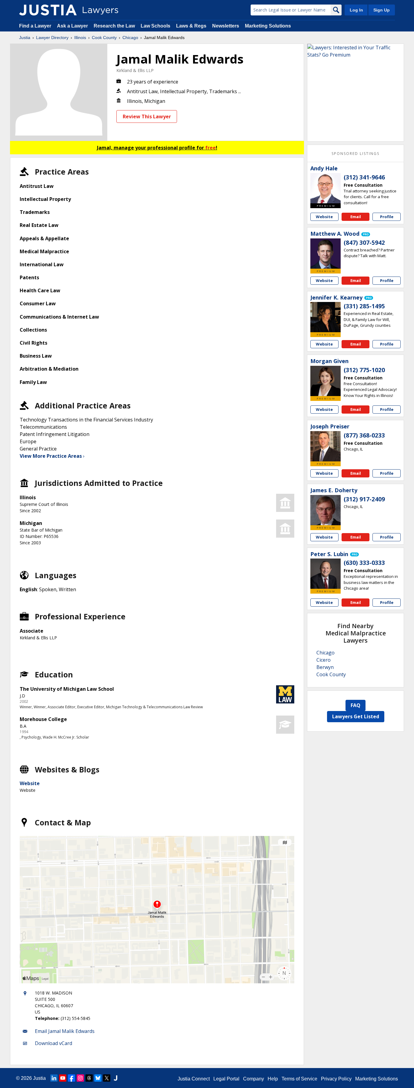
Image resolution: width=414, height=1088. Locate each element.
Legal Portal (226, 1078)
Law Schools (155, 25)
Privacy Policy (336, 1078)
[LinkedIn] (54, 1078)
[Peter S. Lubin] (325, 574)
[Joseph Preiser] (325, 446)
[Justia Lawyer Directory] (48, 10)
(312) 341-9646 (364, 177)
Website (30, 783)
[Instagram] (80, 1078)
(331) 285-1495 (364, 306)
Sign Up (381, 10)
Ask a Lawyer (73, 25)
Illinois (80, 37)
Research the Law (114, 25)
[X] (106, 1078)
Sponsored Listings (355, 153)
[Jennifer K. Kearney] (325, 317)
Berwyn (325, 667)
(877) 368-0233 (364, 435)
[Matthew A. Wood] (325, 253)
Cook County (104, 37)
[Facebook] (71, 1078)
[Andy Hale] (325, 188)
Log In (356, 10)
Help (273, 1078)
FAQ (355, 705)
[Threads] (89, 1078)
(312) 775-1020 (364, 370)
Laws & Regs (191, 25)
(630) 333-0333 (364, 563)
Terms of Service (299, 1078)
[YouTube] (62, 1078)
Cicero (323, 660)
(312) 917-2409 (364, 499)
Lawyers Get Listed (355, 716)
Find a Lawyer (35, 25)
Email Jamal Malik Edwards (65, 1031)
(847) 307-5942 (364, 243)
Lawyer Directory (52, 37)
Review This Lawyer (147, 116)
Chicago (130, 37)
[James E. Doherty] (325, 510)
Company (253, 1078)
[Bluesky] (98, 1078)
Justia (24, 37)
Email (355, 216)
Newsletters (225, 25)
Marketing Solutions (268, 25)
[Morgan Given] (325, 381)
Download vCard (53, 1043)
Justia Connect (194, 1078)
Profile (386, 216)
